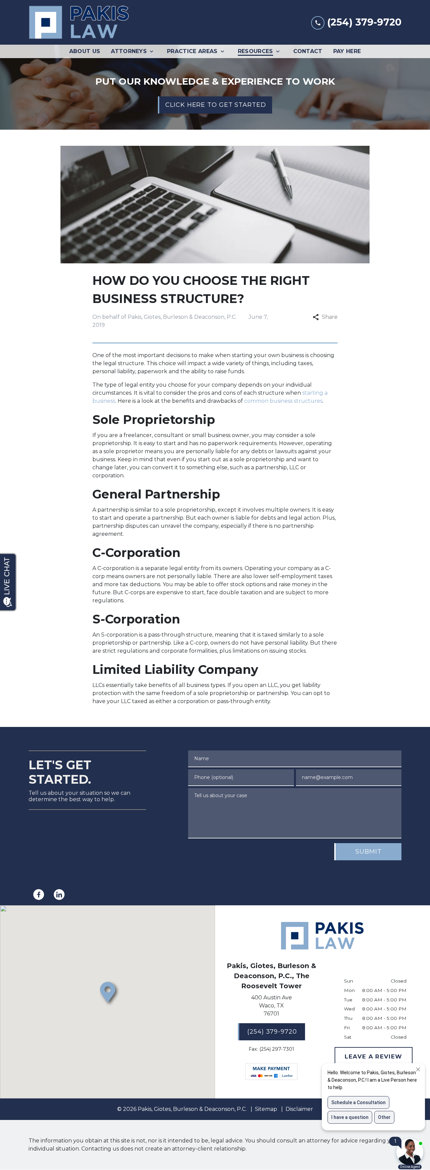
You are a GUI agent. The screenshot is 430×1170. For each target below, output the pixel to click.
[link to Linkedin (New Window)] (59, 894)
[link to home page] (79, 22)
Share (330, 317)
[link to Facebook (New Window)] (38, 894)
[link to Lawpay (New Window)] (271, 1071)
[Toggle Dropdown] (153, 51)
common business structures (283, 401)
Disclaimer (299, 1109)
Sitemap (266, 1109)
